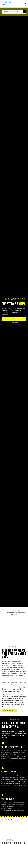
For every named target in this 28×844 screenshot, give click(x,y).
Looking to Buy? (8, 714)
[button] (14, 319)
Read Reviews (14, 322)
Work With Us (14, 318)
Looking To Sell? (8, 710)
